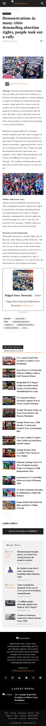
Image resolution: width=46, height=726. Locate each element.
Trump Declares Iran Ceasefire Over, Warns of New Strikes (28, 453)
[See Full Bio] (33, 306)
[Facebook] (5, 50)
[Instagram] (12, 677)
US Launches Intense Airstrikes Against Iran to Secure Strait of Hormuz (28, 401)
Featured (23, 716)
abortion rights (21, 321)
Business (31, 713)
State (37, 713)
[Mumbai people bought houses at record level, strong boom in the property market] (10, 554)
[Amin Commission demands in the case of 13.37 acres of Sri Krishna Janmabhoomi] (10, 586)
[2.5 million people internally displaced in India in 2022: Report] (10, 603)
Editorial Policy (33, 718)
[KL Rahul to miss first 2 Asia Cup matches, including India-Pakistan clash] (10, 569)
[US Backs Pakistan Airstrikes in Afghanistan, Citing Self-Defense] (9, 492)
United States (11, 328)
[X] (11, 50)
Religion (9, 716)
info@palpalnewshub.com (23, 670)
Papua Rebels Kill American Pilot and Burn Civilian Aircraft (29, 505)
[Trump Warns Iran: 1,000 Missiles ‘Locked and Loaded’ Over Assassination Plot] (9, 425)
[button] (4, 3)
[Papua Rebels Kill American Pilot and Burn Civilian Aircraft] (9, 505)
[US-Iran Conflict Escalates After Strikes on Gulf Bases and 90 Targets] (9, 440)
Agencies (20, 318)
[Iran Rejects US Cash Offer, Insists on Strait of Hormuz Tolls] (9, 480)
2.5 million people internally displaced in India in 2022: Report (27, 604)
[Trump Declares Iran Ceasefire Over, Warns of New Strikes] (9, 452)
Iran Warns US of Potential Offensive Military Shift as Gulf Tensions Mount (29, 373)
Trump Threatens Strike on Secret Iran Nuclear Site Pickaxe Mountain (29, 413)
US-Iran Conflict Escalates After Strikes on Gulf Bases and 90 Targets (29, 440)
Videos (16, 716)
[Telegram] (26, 678)
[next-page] (8, 514)
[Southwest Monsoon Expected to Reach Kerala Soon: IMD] (10, 617)
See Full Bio (26, 305)
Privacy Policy (12, 718)
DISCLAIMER (33, 716)
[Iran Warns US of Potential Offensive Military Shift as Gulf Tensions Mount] (9, 373)
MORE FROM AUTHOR (13, 351)
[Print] (34, 50)
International (14, 9)
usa (24, 328)
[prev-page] (4, 514)
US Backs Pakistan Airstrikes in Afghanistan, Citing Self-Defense (30, 493)
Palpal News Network (18, 84)
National (13, 713)
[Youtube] (40, 678)
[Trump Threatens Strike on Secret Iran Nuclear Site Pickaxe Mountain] (9, 413)
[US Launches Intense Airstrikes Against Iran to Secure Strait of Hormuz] (9, 400)
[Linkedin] (28, 50)
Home (5, 9)
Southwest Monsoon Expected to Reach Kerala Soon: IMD (29, 618)
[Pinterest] (16, 50)
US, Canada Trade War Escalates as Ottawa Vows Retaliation (28, 361)
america (9, 325)
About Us (23, 718)
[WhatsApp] (22, 50)
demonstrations (25, 325)
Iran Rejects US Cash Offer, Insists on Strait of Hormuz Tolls (29, 480)
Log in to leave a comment (23, 531)
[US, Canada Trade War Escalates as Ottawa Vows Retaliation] (9, 360)
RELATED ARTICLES (13, 347)
